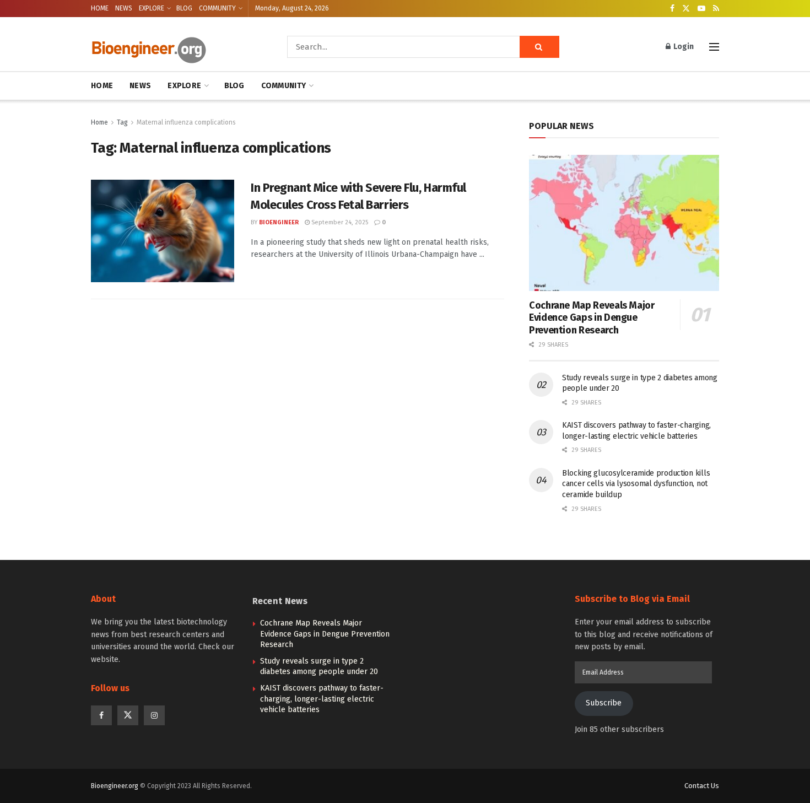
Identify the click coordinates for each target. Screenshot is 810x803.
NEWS (123, 8)
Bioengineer (279, 222)
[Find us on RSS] (716, 9)
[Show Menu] (714, 47)
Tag (122, 122)
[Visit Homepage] (173, 47)
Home (99, 122)
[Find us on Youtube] (701, 9)
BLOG (184, 8)
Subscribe (604, 703)
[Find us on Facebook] (672, 9)
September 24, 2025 (339, 222)
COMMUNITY (217, 8)
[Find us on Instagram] (154, 715)
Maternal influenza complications (186, 122)
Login (683, 46)
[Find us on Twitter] (686, 9)
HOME (100, 8)
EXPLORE (151, 8)
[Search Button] (539, 47)
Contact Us (701, 786)
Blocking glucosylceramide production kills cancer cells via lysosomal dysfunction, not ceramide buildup (636, 483)
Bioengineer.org (114, 786)
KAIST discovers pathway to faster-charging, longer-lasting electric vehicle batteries (322, 698)
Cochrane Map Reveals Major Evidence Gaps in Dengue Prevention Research (592, 317)
